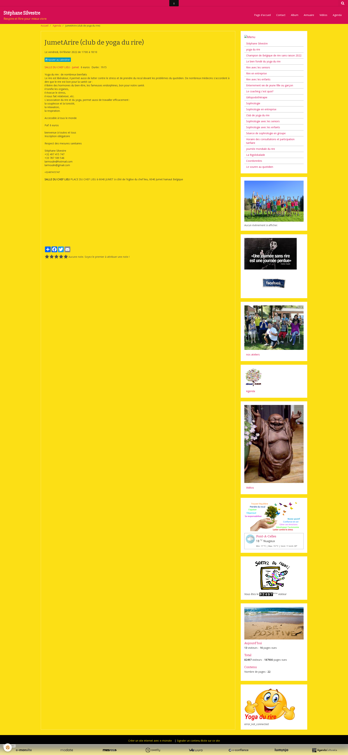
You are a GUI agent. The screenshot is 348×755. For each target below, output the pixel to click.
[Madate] (66, 750)
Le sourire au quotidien (259, 166)
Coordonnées (254, 160)
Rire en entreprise (256, 73)
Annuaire (309, 15)
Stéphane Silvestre (257, 43)
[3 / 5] (56, 256)
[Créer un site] (23, 750)
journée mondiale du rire (260, 149)
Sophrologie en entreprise (261, 109)
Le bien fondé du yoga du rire (263, 61)
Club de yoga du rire (258, 115)
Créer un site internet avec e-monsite (150, 740)
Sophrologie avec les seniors (263, 121)
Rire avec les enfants (258, 79)
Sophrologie (253, 103)
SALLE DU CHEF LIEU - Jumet (62, 67)
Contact (280, 15)
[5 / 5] (66, 256)
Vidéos (323, 15)
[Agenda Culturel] (324, 750)
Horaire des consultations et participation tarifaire (270, 141)
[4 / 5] (61, 256)
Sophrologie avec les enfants (263, 127)
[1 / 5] (47, 256)
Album (294, 15)
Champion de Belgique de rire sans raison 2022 (273, 55)
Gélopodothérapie (256, 97)
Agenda (337, 15)
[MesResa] (109, 750)
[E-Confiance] (238, 750)
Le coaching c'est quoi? (259, 91)
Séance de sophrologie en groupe (266, 133)
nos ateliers (253, 354)
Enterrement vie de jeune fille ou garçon (269, 85)
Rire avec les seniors (258, 67)
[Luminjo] (281, 750)
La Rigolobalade (255, 155)
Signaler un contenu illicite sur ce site (198, 740)
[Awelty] (152, 750)
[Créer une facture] (195, 750)
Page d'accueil (262, 15)
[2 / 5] (52, 256)
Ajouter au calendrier (59, 59)
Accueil (44, 25)
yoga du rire (253, 49)
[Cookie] (8, 747)
